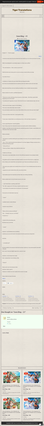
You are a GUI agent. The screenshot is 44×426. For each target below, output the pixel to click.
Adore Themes (35, 423)
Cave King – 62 (31, 296)
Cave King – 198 (27, 415)
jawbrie (25, 38)
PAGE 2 (40, 56)
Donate (39, 1)
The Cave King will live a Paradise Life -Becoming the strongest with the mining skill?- (23, 303)
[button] (41, 424)
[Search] (41, 16)
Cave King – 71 (5, 296)
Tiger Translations (22, 10)
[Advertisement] (22, 26)
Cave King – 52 (18, 296)
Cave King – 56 (26, 389)
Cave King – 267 (6, 415)
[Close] (42, 1)
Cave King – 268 (6, 389)
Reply (4, 326)
